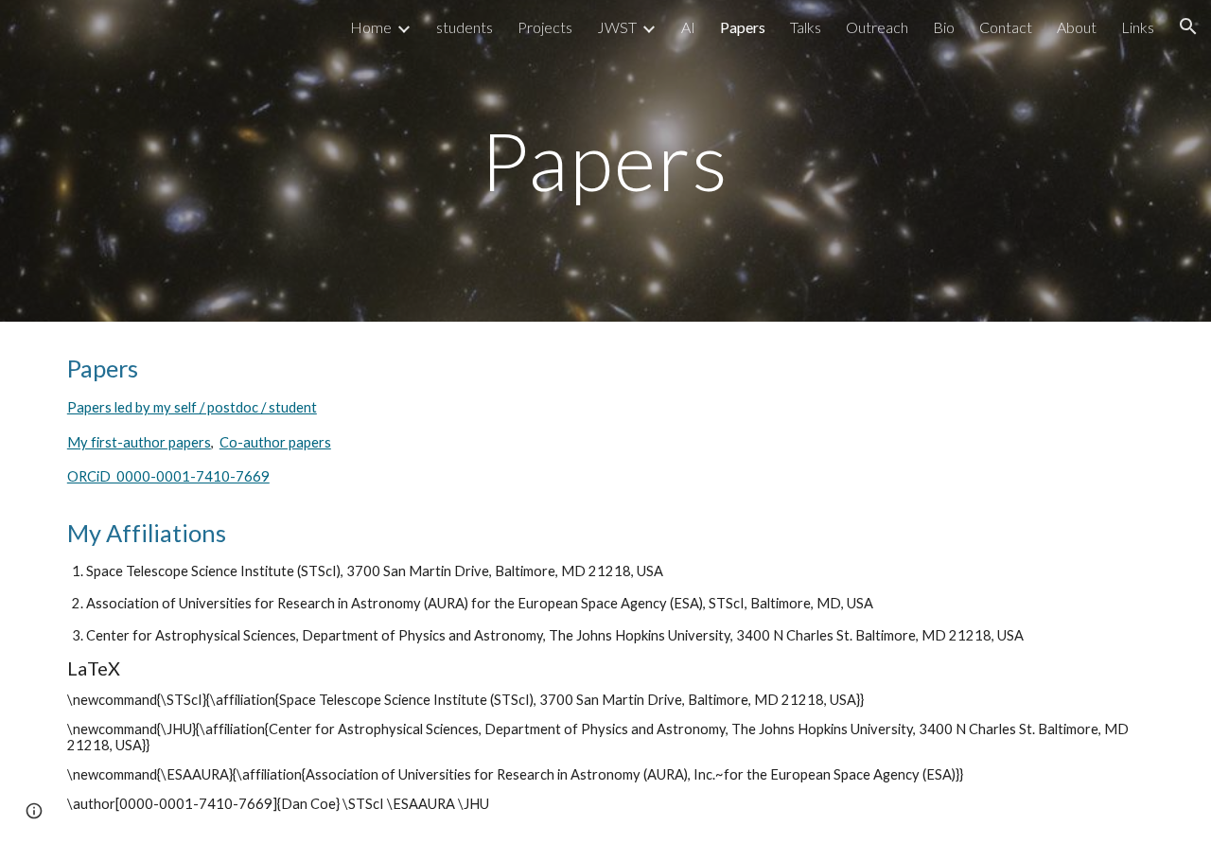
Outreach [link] (877, 27)
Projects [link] (545, 27)
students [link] (464, 27)
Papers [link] (742, 27)
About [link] (1077, 27)
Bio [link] (944, 27)
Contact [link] (1005, 27)
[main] (605, 160)
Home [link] (371, 27)
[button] (1188, 26)
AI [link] (688, 27)
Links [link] (1137, 27)
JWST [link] (617, 27)
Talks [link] (805, 27)
